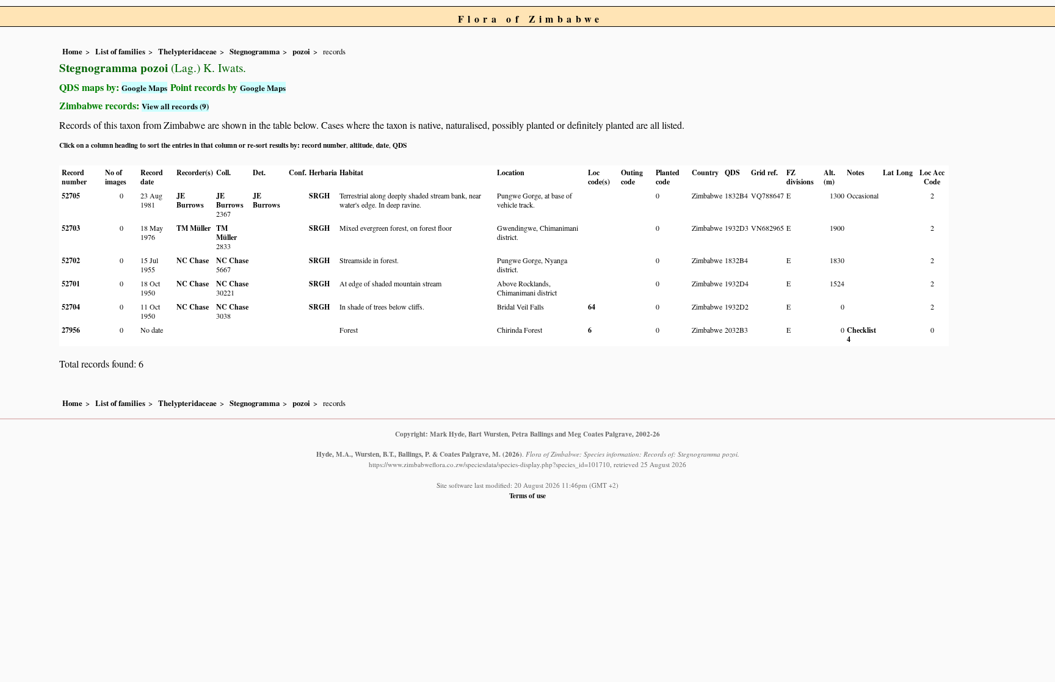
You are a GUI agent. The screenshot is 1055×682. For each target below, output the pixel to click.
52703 (71, 228)
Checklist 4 (861, 334)
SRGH (319, 195)
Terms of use (527, 495)
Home (72, 51)
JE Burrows (190, 200)
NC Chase (192, 260)
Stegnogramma (255, 51)
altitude (361, 145)
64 (591, 307)
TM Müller (193, 228)
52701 (71, 283)
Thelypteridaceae (187, 51)
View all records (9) (175, 106)
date (382, 145)
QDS (400, 145)
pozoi (301, 51)
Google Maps (144, 87)
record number (324, 145)
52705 (71, 195)
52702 (71, 260)
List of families (120, 51)
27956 (71, 330)
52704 (71, 307)
